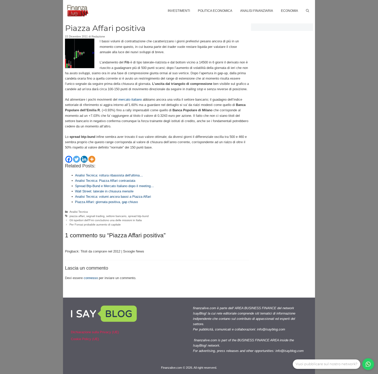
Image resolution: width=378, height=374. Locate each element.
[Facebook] (68, 159)
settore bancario (116, 216)
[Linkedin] (84, 159)
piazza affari (77, 216)
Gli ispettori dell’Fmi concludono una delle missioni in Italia (105, 220)
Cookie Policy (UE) (85, 339)
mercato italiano (130, 99)
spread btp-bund (138, 216)
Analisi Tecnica (78, 211)
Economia (289, 10)
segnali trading (95, 216)
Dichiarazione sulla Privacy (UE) (95, 332)
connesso (91, 278)
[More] (91, 159)
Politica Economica (215, 10)
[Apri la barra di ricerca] (307, 11)
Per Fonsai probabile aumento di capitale (95, 224)
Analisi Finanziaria (256, 10)
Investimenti (179, 10)
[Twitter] (76, 159)
